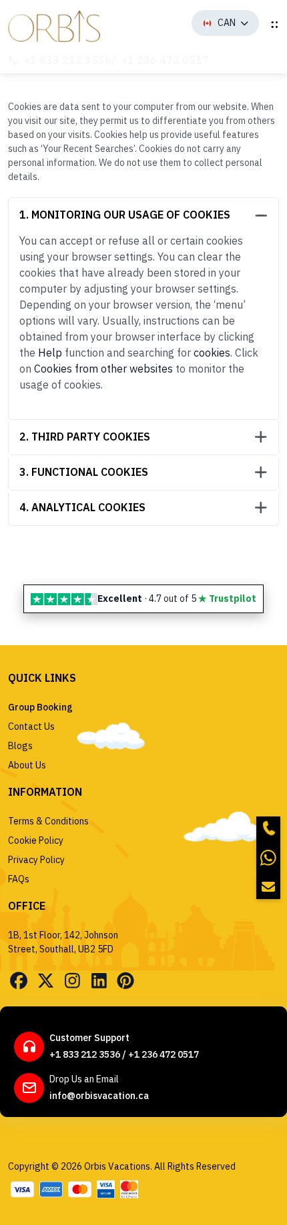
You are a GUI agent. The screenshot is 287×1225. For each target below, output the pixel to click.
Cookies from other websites (103, 368)
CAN (227, 23)
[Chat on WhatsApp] (268, 857)
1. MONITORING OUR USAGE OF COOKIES (124, 214)
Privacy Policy (36, 860)
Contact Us (31, 726)
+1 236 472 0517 (165, 60)
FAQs (18, 879)
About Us (27, 765)
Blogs (20, 746)
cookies (212, 352)
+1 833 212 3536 (67, 60)
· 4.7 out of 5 (176, 599)
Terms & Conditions (48, 821)
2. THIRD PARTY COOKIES (84, 436)
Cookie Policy (35, 840)
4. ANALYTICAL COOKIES (82, 507)
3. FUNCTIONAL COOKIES (83, 472)
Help (50, 352)
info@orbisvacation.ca (99, 1096)
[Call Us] (268, 828)
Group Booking (40, 707)
